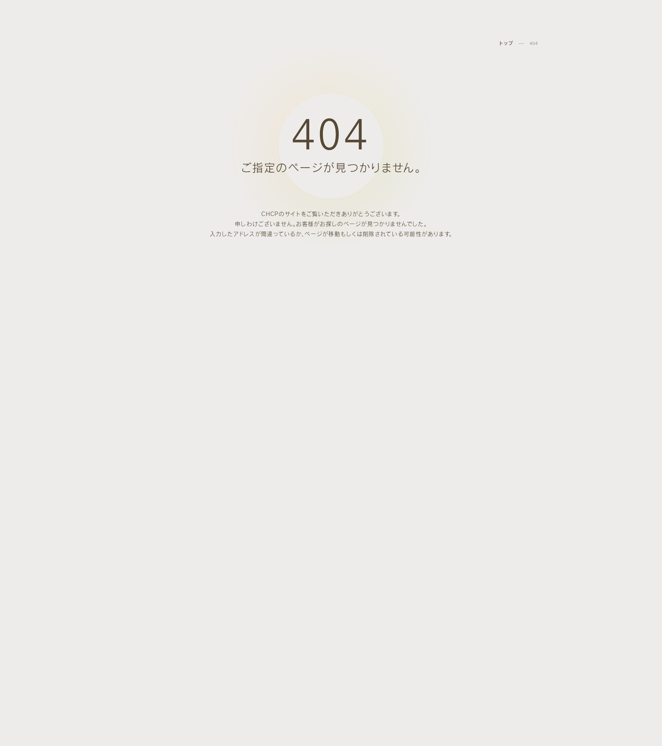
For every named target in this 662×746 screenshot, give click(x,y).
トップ (506, 43)
